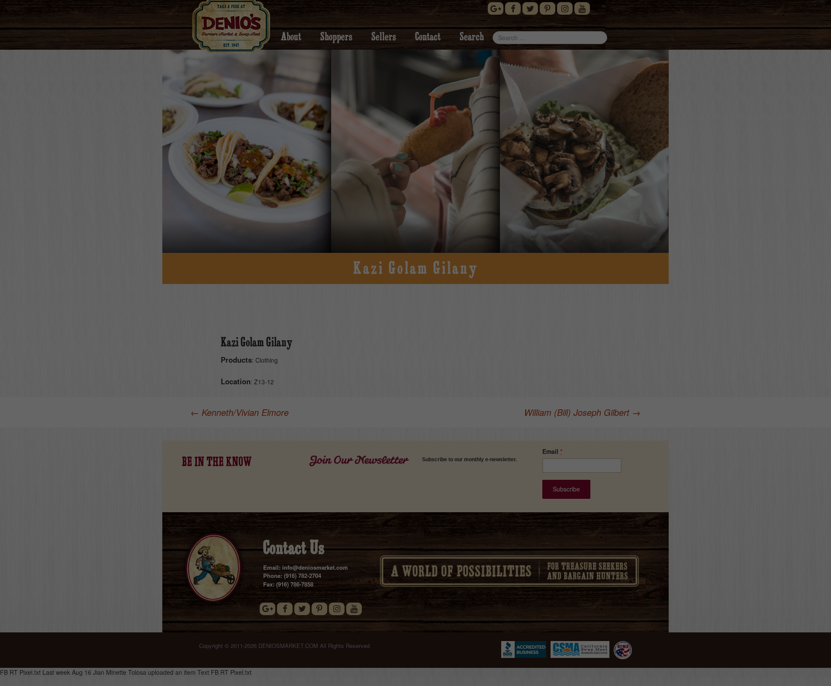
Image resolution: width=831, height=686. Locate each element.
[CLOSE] (527, 224)
